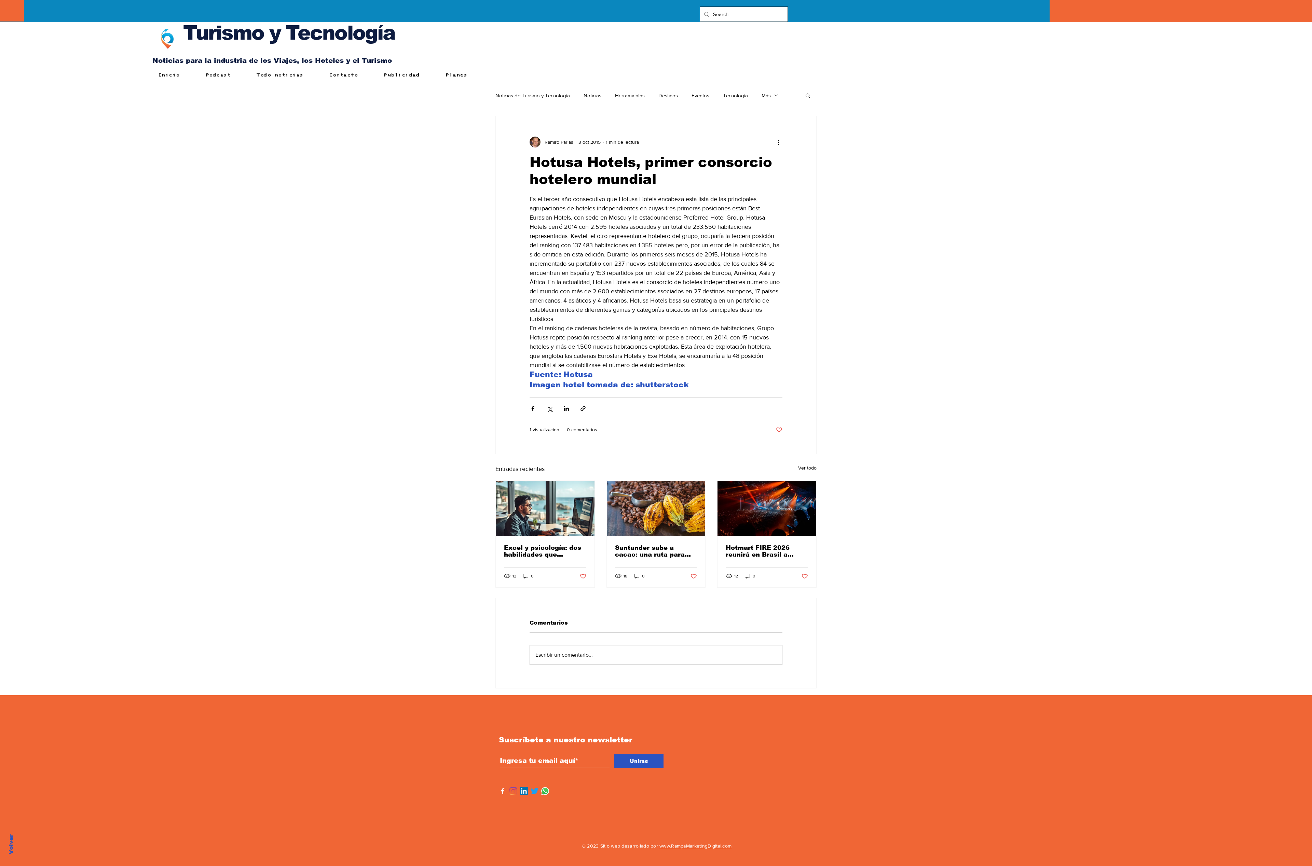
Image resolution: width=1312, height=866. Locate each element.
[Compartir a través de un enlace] (583, 408)
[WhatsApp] (545, 791)
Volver (11, 844)
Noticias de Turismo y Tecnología (532, 95)
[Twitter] (534, 791)
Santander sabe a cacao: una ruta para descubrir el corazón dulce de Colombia (650, 551)
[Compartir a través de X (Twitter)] (549, 408)
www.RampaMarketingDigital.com (695, 846)
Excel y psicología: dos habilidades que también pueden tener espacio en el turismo (542, 551)
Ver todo (807, 468)
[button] (808, 95)
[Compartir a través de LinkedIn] (566, 408)
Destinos (668, 95)
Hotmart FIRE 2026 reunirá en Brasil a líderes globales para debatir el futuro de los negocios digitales (764, 551)
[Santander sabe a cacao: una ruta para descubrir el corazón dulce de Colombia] (656, 508)
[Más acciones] (778, 142)
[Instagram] (513, 791)
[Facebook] (503, 791)
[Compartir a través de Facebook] (533, 408)
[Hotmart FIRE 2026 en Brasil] (767, 508)
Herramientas (630, 95)
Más (766, 95)
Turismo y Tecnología (289, 33)
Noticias (592, 95)
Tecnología (735, 95)
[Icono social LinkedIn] (524, 791)
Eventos (700, 95)
